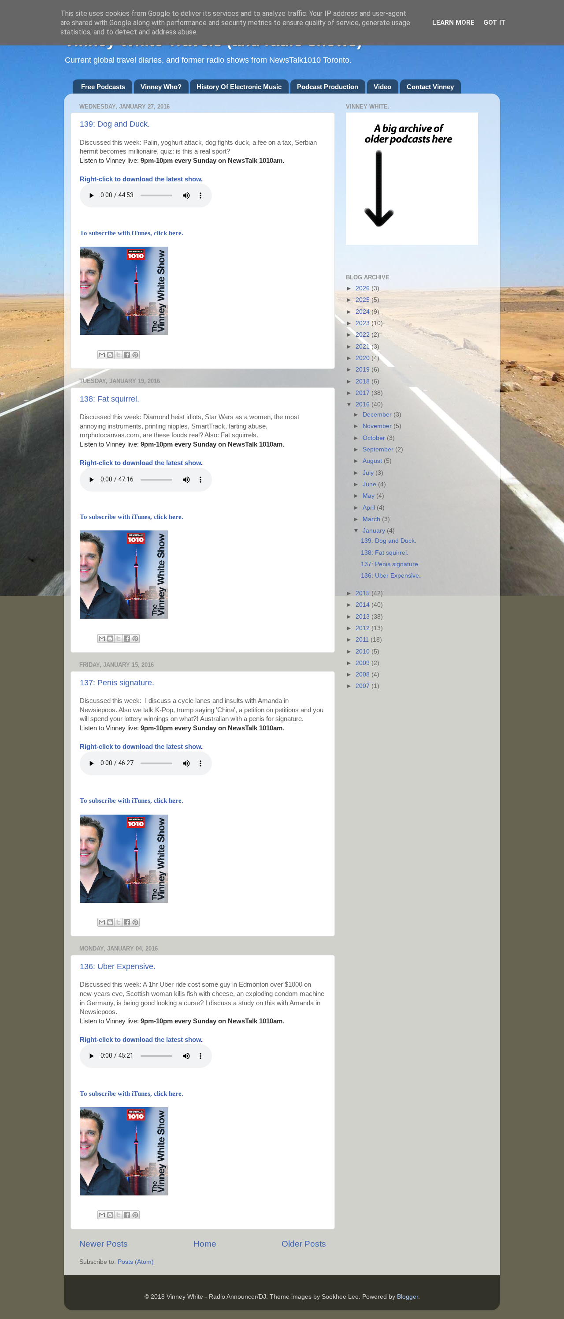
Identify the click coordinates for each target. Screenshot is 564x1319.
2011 (363, 639)
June (370, 484)
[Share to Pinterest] (135, 354)
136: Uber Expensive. (118, 966)
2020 (363, 358)
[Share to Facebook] (126, 354)
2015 (363, 593)
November (378, 426)
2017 (363, 393)
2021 (363, 346)
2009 (363, 663)
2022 (363, 334)
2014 (363, 604)
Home (204, 1243)
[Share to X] (118, 354)
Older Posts (304, 1243)
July (369, 473)
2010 (363, 651)
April (370, 507)
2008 (363, 674)
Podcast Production (327, 86)
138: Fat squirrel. (109, 399)
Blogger (407, 1296)
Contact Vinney (430, 86)
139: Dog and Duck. (115, 124)
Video (382, 86)
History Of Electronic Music (239, 86)
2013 (363, 616)
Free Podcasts (103, 86)
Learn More (453, 22)
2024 (363, 311)
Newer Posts (103, 1243)
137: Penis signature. (117, 682)
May (369, 495)
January (375, 530)
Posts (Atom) (136, 1262)
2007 (363, 686)
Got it (494, 22)
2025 (363, 300)
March (372, 519)
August (373, 461)
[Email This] (101, 354)
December (378, 414)
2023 (363, 323)
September (379, 449)
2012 (363, 628)
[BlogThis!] (110, 354)
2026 (363, 288)
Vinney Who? (161, 86)
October (375, 438)
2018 (363, 381)
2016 (363, 404)
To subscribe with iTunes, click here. (131, 233)
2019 (363, 369)
